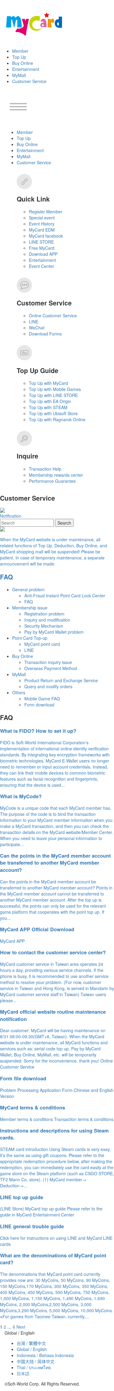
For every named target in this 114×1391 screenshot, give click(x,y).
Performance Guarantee (52, 481)
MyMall (19, 75)
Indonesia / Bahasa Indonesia (45, 1355)
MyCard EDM (42, 230)
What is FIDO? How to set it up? (38, 730)
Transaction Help (45, 469)
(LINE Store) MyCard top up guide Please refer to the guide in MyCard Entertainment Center (51, 1212)
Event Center (41, 266)
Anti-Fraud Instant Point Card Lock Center (64, 595)
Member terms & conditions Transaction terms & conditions (56, 1119)
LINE (33, 322)
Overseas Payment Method (50, 668)
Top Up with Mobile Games (55, 389)
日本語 (23, 1373)
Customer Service (29, 81)
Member (20, 51)
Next (20, 1327)
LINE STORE (41, 242)
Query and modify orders (48, 686)
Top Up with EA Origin (50, 401)
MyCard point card (42, 644)
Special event (42, 218)
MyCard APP (12, 941)
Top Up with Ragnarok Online (57, 419)
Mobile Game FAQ (42, 699)
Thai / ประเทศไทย (34, 1367)
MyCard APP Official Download (37, 929)
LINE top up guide (21, 1197)
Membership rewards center (56, 475)
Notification (10, 516)
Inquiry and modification (47, 620)
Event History (41, 224)
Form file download (23, 1078)
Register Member (45, 211)
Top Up (19, 57)
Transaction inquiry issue (48, 662)
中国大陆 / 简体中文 (35, 1361)
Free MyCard (41, 248)
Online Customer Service (53, 315)
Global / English (32, 1349)
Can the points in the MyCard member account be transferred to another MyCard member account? (55, 862)
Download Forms (45, 334)
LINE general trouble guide (32, 1226)
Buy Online (22, 63)
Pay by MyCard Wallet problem (54, 632)
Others (18, 692)
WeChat (36, 328)
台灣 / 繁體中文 (31, 1343)
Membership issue (29, 608)
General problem (28, 589)
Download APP (43, 254)
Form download (39, 705)
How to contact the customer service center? (53, 952)
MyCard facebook (46, 236)
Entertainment (25, 69)
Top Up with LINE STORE (53, 395)
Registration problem (44, 614)
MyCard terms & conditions (32, 1107)
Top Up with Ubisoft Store (53, 413)
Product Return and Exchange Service (61, 680)
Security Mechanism (43, 626)
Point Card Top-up (29, 638)
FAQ (6, 576)
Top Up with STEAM (48, 407)
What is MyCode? (21, 796)
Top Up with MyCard (48, 383)
